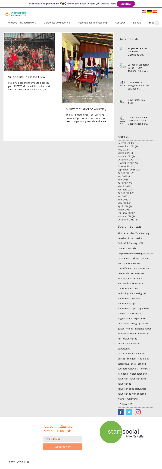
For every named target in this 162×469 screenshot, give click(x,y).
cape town (143, 308)
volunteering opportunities (132, 388)
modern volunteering (129, 343)
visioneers (123, 373)
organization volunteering (131, 353)
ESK (120, 263)
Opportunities (125, 288)
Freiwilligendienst (133, 263)
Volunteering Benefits (129, 298)
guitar (121, 328)
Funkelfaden (124, 268)
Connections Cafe (127, 248)
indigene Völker (143, 328)
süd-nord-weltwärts (128, 368)
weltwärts (132, 398)
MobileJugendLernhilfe (130, 278)
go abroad (144, 323)
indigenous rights (127, 333)
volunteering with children (132, 393)
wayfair (121, 398)
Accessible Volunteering (136, 233)
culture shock (134, 313)
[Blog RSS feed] (157, 23)
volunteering (124, 383)
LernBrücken (138, 273)
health (129, 328)
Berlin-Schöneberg (127, 243)
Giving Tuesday (141, 268)
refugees (132, 358)
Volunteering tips (127, 308)
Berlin (139, 238)
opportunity (124, 348)
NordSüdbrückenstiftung (131, 283)
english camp (125, 318)
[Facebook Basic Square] (121, 412)
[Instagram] (138, 412)
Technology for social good (132, 293)
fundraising (130, 323)
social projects (138, 363)
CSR (141, 243)
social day (143, 358)
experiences (140, 318)
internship (143, 333)
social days (123, 363)
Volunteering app (127, 303)
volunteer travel (138, 378)
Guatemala (123, 273)
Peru (136, 288)
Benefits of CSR (126, 238)
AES (120, 233)
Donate (145, 258)
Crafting (135, 258)
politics (121, 358)
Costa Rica (123, 258)
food (120, 323)
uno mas (145, 368)
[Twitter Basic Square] (129, 412)
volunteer (123, 378)
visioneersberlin (138, 373)
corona (121, 313)
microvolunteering (127, 338)
